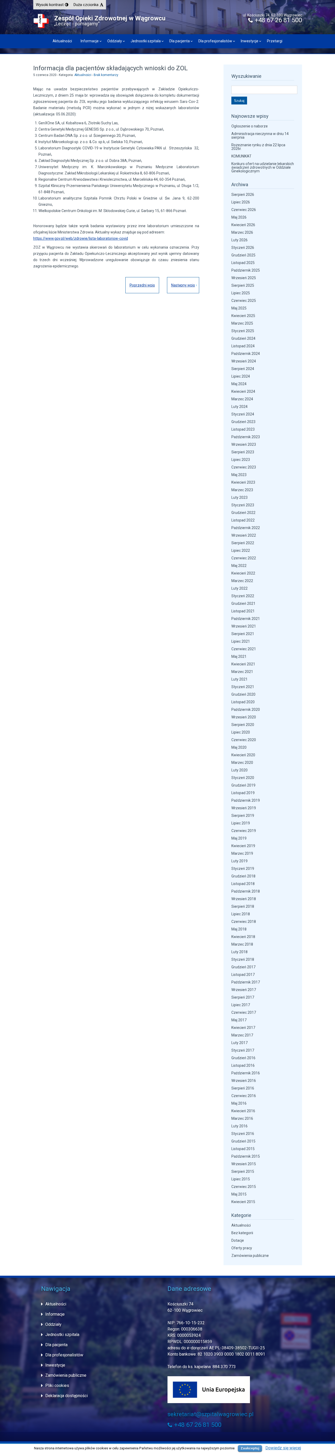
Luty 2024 (239, 407)
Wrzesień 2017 (243, 990)
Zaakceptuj (250, 1448)
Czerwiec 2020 (243, 740)
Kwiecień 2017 (243, 1028)
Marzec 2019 (242, 853)
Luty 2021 (239, 679)
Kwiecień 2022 (243, 573)
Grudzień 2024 (243, 338)
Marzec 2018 (242, 944)
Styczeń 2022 (242, 596)
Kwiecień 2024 (243, 391)
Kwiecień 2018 (243, 937)
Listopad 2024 (243, 346)
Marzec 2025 (242, 323)
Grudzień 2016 (243, 1058)
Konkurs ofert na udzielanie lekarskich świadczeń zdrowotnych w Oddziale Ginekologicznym (262, 167)
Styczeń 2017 (242, 1050)
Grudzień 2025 (243, 255)
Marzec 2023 (242, 490)
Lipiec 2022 (240, 550)
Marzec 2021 (242, 672)
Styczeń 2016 (242, 1134)
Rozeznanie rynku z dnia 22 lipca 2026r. (258, 147)
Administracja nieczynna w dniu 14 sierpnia (260, 135)
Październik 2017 (245, 982)
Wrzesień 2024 (243, 361)
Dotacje (237, 1240)
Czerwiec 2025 (243, 300)
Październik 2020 (245, 709)
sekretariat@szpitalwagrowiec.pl (211, 1414)
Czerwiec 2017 (243, 1012)
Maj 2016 (239, 1103)
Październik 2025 (245, 270)
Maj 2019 (239, 838)
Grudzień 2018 (243, 876)
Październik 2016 (245, 1073)
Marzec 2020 (242, 762)
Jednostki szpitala (146, 41)
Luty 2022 (239, 588)
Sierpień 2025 (242, 285)
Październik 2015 (245, 1156)
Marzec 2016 (242, 1118)
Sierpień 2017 (242, 997)
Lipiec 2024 (240, 376)
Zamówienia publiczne (250, 1255)
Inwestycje (249, 41)
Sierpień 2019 (242, 815)
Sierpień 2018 (242, 906)
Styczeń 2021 (242, 687)
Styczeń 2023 (242, 505)
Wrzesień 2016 (243, 1081)
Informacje (90, 41)
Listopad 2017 (243, 974)
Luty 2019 (239, 861)
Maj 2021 (239, 656)
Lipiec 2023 (240, 460)
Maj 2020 (239, 747)
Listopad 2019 (243, 793)
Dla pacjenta (179, 41)
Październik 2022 (245, 528)
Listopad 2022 (243, 520)
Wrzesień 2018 (243, 899)
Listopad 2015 (243, 1149)
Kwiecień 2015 (243, 1202)
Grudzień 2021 (243, 603)
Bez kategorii (242, 1233)
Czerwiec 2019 (243, 831)
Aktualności (62, 41)
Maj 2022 (239, 566)
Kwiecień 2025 (243, 316)
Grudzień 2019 (243, 785)
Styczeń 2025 (242, 331)
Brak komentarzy (106, 75)
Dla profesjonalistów (215, 41)
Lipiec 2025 (240, 293)
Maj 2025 (239, 308)
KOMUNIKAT (241, 156)
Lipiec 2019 (240, 823)
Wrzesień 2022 (243, 535)
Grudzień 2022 (243, 513)
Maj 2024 (239, 384)
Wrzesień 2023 (243, 444)
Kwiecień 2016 (243, 1111)
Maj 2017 (239, 1020)
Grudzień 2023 (243, 422)
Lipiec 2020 (240, 732)
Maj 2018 (239, 929)
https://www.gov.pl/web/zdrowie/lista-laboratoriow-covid (80, 238)
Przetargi (274, 41)
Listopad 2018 (243, 884)
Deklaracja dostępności (66, 1395)
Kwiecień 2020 (243, 755)
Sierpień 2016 (242, 1088)
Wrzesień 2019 (243, 808)
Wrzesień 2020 (243, 717)
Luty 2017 (239, 1043)
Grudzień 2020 (243, 694)
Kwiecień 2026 (243, 225)
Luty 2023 (239, 497)
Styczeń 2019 (242, 868)
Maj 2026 (239, 217)
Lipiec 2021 (240, 641)
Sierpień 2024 (242, 369)
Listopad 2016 (243, 1065)
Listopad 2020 (243, 702)
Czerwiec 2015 (243, 1187)
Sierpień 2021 (242, 634)
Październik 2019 (245, 800)
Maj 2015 (239, 1194)
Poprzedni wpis (142, 285)
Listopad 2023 (243, 429)
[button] (52, 4)
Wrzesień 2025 (243, 278)
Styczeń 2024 (242, 414)
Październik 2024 (245, 353)
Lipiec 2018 (240, 914)
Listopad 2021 (243, 611)
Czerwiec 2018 (243, 921)
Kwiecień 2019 (243, 846)
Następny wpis (183, 285)
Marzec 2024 (242, 399)
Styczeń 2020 (242, 778)
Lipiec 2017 (240, 1005)
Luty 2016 (239, 1126)
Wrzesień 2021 (243, 626)
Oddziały (114, 41)
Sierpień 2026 (242, 194)
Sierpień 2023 (242, 452)
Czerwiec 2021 (243, 649)
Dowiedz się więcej (283, 1447)
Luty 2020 (239, 770)
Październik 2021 (245, 619)
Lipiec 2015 (240, 1179)
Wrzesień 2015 (243, 1164)
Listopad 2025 (243, 263)
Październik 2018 (245, 891)
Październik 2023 (245, 437)
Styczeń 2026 (242, 247)
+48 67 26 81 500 (277, 20)
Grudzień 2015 (243, 1141)
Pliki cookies (57, 1385)
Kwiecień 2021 (243, 664)
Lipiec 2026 (240, 202)
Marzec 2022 (242, 581)
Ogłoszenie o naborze (249, 126)
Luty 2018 (239, 952)
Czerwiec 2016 (243, 1096)
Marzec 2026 (242, 232)
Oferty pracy (241, 1248)
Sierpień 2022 (242, 543)
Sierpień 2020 (242, 725)
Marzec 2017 (242, 1035)
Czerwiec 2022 (243, 558)
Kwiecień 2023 (243, 482)
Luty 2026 (239, 240)
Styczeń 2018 (242, 959)
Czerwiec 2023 (243, 467)
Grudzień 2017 (243, 967)
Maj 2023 (239, 475)
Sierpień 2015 (242, 1171)
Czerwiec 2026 (243, 210)
